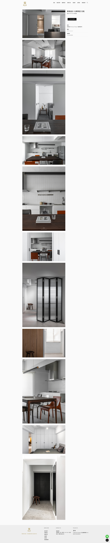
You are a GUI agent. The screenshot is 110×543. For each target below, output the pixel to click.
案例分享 (69, 3)
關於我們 (58, 2)
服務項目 (64, 3)
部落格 (78, 3)
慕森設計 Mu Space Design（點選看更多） (75, 26)
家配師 (74, 3)
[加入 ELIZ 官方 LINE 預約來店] (107, 536)
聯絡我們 (83, 2)
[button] (72, 19)
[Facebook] (73, 530)
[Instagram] (75, 530)
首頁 (54, 2)
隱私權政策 (46, 539)
